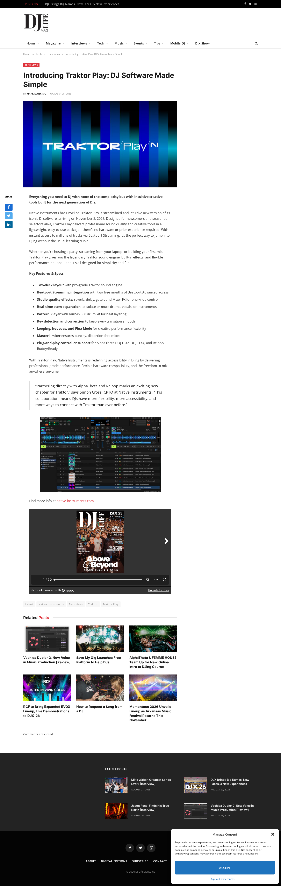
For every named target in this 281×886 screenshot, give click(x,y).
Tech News (31, 65)
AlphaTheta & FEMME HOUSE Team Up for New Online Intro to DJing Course (152, 662)
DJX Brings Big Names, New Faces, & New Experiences (82, 4)
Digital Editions (114, 861)
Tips (157, 43)
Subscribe (140, 861)
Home (31, 43)
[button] (273, 834)
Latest (29, 604)
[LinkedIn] (9, 224)
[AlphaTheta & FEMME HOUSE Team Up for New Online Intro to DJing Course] (153, 638)
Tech (101, 43)
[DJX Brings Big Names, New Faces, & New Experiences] (195, 785)
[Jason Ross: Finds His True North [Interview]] (116, 811)
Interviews (79, 43)
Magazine (53, 43)
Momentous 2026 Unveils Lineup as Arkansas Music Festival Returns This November (150, 713)
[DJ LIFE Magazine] (36, 23)
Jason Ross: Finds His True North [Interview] (150, 807)
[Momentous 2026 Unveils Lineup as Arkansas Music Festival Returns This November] (153, 687)
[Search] (256, 43)
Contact (160, 861)
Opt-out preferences (223, 879)
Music (119, 43)
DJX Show (202, 43)
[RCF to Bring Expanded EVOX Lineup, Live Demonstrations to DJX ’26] (47, 687)
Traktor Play (111, 604)
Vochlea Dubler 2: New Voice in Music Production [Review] (47, 660)
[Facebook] (9, 206)
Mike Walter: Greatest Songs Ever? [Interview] (151, 781)
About (91, 861)
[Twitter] (9, 215)
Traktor (93, 604)
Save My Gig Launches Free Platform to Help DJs (98, 660)
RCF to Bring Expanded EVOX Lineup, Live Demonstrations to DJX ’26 (46, 711)
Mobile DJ (177, 43)
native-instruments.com (75, 501)
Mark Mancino (36, 93)
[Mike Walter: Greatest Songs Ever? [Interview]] (116, 785)
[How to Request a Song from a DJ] (100, 687)
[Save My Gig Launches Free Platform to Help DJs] (100, 638)
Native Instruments (51, 604)
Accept (225, 868)
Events (139, 43)
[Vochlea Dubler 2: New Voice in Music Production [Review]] (47, 638)
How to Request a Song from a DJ (99, 709)
